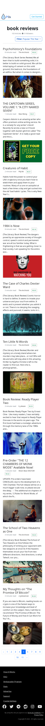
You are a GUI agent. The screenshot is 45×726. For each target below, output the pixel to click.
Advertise (7, 691)
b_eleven (22, 406)
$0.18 (34, 229)
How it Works (9, 672)
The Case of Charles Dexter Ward (21, 285)
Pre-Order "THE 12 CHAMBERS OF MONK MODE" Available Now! (18, 463)
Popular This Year (28, 39)
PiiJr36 (21, 171)
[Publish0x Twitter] (12, 706)
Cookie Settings (9, 701)
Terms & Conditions (34, 713)
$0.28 (34, 596)
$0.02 (7, 474)
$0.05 (34, 290)
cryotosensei (24, 596)
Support (6, 696)
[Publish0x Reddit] (26, 706)
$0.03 (34, 52)
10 (17, 657)
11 (22, 657)
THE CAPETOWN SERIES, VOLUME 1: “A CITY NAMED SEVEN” (21, 107)
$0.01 (32, 114)
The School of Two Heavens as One (21, 529)
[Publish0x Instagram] (33, 706)
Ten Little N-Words (15, 342)
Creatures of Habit (15, 168)
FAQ (5, 676)
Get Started (37, 16)
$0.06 (34, 345)
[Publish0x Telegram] (19, 706)
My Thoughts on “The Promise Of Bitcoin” (17, 591)
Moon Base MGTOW (27, 471)
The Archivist (24, 52)
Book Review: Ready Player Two (21, 401)
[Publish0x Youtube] (40, 706)
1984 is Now (11, 226)
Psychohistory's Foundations (22, 49)
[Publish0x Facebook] (5, 706)
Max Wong (23, 114)
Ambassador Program (12, 681)
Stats (5, 686)
